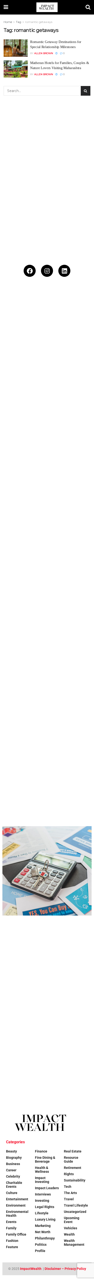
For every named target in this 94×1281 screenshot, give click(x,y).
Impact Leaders (47, 1188)
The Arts (70, 1193)
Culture (11, 1193)
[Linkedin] (64, 271)
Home (8, 22)
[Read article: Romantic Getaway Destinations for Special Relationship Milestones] (16, 48)
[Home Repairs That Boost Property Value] (47, 781)
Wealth (69, 1234)
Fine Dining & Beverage (45, 1159)
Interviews (43, 1194)
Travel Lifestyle (76, 1205)
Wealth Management (74, 1242)
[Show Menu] (6, 7)
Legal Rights (44, 1207)
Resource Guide (71, 1159)
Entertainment (17, 1199)
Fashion (12, 1241)
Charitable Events (14, 1184)
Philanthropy (45, 1238)
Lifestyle (41, 1213)
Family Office (16, 1234)
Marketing (43, 1226)
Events (11, 1222)
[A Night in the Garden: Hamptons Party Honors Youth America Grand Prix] (47, 602)
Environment (16, 1205)
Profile (40, 1251)
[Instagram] (47, 271)
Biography (14, 1157)
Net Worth (42, 1232)
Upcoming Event (71, 1220)
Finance (41, 1151)
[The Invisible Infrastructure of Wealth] (47, 1049)
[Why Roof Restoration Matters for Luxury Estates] (47, 692)
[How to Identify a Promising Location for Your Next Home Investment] (47, 871)
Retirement (72, 1168)
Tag (18, 22)
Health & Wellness (42, 1170)
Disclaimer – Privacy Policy (65, 1269)
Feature (12, 1247)
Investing (42, 1200)
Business (13, 1164)
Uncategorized (75, 1212)
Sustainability (74, 1180)
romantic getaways (38, 22)
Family (11, 1228)
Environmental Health (17, 1213)
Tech (67, 1186)
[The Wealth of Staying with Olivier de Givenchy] (47, 960)
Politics (41, 1244)
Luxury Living (45, 1219)
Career (11, 1170)
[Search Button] (88, 7)
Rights (69, 1174)
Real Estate (72, 1151)
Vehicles (70, 1228)
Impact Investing (42, 1180)
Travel (69, 1199)
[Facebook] (30, 271)
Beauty (11, 1151)
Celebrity (13, 1176)
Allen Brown (43, 53)
